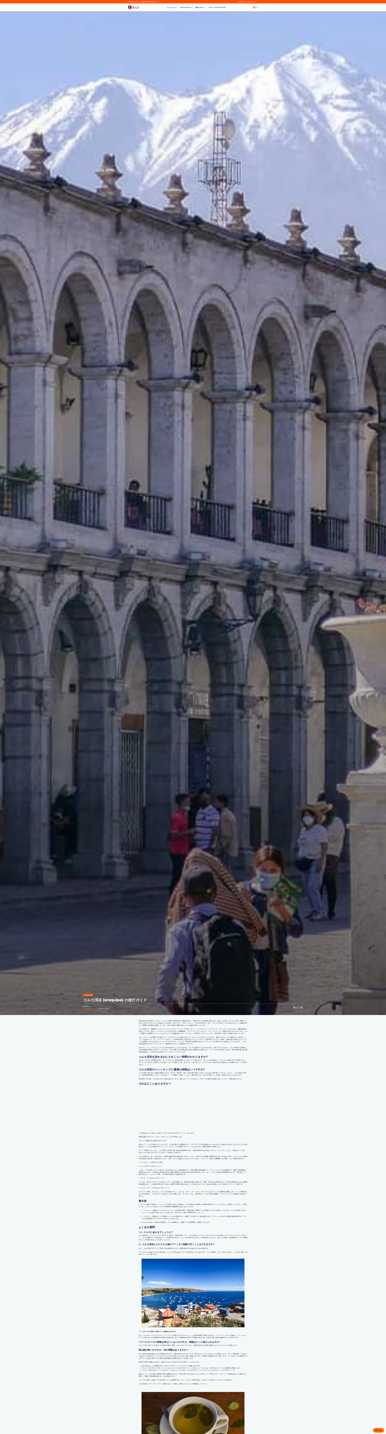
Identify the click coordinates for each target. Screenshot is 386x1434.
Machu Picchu (185, 7)
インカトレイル (171, 7)
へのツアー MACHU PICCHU (217, 7)
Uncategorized (88, 995)
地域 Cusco (200, 7)
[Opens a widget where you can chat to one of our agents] (378, 1430)
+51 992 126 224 (133, 1)
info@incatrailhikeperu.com (149, 1)
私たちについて (252, 1)
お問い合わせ (242, 1)
